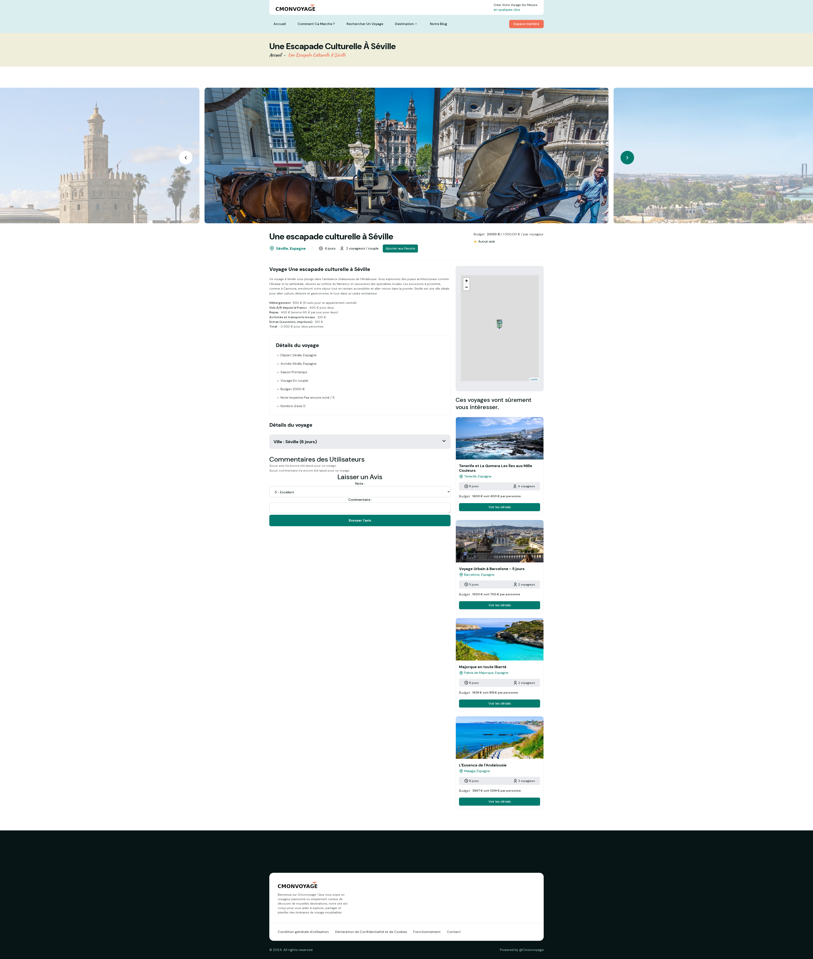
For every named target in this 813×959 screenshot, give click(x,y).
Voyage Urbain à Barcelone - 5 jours (492, 568)
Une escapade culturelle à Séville (317, 55)
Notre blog (438, 24)
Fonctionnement (427, 932)
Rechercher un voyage (365, 24)
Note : (360, 483)
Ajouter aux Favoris (400, 248)
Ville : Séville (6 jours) (295, 441)
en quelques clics (507, 9)
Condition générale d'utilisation (303, 932)
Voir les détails (499, 507)
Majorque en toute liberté (482, 666)
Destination (404, 24)
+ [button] (466, 280)
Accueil (280, 24)
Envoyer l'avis (360, 520)
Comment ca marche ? (316, 24)
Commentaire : (360, 499)
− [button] (466, 287)
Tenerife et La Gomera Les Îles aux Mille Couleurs (495, 468)
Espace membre (526, 24)
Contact (454, 932)
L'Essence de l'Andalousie (483, 765)
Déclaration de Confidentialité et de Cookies (371, 932)
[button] (627, 157)
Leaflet (534, 379)
